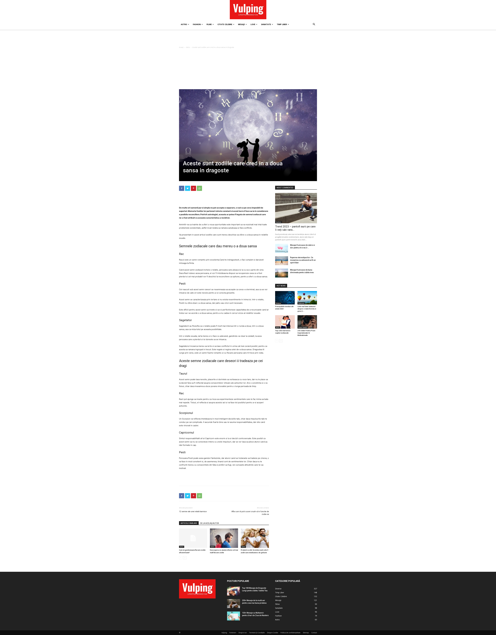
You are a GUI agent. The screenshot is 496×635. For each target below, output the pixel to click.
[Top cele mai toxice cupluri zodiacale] (285, 322)
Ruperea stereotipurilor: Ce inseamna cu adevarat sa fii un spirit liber (303, 260)
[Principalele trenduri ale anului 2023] (285, 297)
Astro (184, 24)
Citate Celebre (225, 24)
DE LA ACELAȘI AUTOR (209, 523)
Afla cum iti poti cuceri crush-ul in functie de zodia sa (250, 512)
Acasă (181, 47)
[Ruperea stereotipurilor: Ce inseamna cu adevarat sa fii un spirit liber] (281, 260)
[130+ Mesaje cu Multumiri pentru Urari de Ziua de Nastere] (233, 616)
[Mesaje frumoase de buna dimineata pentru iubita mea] (281, 273)
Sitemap (306, 633)
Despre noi (243, 633)
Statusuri (301, 303)
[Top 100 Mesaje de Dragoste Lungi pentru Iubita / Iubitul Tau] (233, 591)
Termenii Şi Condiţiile (257, 633)
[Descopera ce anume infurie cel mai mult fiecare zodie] (224, 538)
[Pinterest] (193, 188)
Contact (314, 633)
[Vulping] (248, 9)
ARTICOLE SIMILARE (189, 523)
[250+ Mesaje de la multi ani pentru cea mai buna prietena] (233, 603)
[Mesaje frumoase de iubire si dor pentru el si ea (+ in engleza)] (281, 248)
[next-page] (184, 557)
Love (253, 24)
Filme (209, 24)
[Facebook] (181, 188)
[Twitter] (187, 188)
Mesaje (241, 24)
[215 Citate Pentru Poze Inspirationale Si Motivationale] (307, 322)
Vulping (224, 633)
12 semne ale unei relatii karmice (193, 511)
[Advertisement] (248, 38)
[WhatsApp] (199, 188)
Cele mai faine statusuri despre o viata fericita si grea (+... (306, 308)
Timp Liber (282, 24)
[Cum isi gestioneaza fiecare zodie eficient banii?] (193, 538)
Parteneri (232, 633)
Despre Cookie (272, 633)
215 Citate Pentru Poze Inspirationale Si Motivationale (306, 333)
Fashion (197, 24)
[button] (314, 24)
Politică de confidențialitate (290, 633)
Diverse (278, 303)
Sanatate (266, 24)
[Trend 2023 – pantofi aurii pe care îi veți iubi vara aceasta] (296, 208)
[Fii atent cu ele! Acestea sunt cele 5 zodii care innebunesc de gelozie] (255, 538)
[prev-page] (180, 557)
